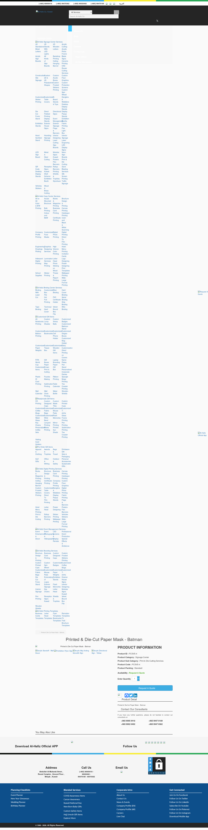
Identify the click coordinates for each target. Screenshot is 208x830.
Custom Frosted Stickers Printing (56, 86)
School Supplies (38, 274)
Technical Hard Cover (47, 309)
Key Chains (38, 423)
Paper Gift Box (55, 367)
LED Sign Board (37, 154)
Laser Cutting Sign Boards (55, 144)
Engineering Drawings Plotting (40, 249)
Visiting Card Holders (38, 441)
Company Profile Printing (39, 234)
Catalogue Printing (66, 214)
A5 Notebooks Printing (39, 321)
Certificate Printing (57, 219)
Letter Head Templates (48, 615)
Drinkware (65, 449)
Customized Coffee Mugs (39, 410)
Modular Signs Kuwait (56, 154)
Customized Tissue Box (48, 347)
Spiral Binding (64, 298)
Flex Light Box (63, 130)
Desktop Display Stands (65, 106)
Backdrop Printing (56, 57)
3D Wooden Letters (56, 46)
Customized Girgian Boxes (66, 333)
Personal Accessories (66, 460)
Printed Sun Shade (55, 429)
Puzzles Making (47, 377)
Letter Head (55, 259)
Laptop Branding (56, 361)
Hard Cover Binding (64, 292)
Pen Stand (64, 365)
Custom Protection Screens (65, 85)
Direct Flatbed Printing (47, 113)
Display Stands (47, 119)
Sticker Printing (47, 274)
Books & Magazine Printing (56, 202)
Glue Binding (56, 291)
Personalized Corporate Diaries (67, 371)
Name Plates (64, 361)
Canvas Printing (65, 209)
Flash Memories (57, 416)
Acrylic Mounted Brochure (47, 201)
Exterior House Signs (47, 125)
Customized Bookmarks (48, 332)
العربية (121, 3)
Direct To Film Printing (65, 240)
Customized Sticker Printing (39, 99)
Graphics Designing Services (48, 249)
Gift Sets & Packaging (66, 454)
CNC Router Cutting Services (65, 69)
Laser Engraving (65, 141)
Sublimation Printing (48, 385)
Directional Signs (57, 112)
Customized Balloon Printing (39, 333)
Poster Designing (65, 264)
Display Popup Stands (64, 113)
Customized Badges (66, 320)
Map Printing (47, 264)
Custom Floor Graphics (65, 77)
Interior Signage (65, 136)
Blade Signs (64, 57)
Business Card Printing (56, 210)
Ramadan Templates (66, 614)
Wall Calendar (38, 392)
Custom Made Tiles (56, 403)
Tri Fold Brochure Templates (66, 622)
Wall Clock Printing (47, 393)
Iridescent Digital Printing (39, 261)
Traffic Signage (65, 182)
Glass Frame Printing (65, 417)
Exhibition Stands (39, 124)
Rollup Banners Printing (56, 169)
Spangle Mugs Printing (65, 379)
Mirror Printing (56, 423)
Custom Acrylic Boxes (56, 77)
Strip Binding (64, 303)
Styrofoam (57, 181)
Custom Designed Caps (47, 403)
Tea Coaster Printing (65, 386)
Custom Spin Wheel (65, 92)
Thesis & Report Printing (56, 276)
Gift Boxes (46, 361)
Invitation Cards (65, 255)
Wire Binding (64, 308)
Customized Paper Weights (39, 347)
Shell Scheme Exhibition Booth (48, 177)
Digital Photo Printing (56, 234)
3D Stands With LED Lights (46, 49)
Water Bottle (55, 392)
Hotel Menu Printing (65, 249)
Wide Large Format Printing (65, 281)
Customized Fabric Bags (48, 410)
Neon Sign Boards (64, 154)
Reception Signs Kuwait (48, 169)
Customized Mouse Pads (57, 410)
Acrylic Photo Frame (64, 51)
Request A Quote (146, 688)
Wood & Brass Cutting (47, 189)
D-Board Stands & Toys (55, 100)
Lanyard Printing (47, 423)
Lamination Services (48, 259)
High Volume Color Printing (56, 250)
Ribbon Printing (56, 377)
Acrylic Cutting (64, 45)
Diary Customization (67, 346)
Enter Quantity (124, 678)
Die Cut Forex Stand (37, 115)
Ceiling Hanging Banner (56, 63)
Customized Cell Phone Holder (57, 334)
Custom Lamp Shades (47, 321)
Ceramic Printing (65, 62)
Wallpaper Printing (65, 274)
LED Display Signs (64, 147)
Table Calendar (56, 385)
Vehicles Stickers (38, 187)
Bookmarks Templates (57, 619)
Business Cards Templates (39, 615)
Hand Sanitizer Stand (38, 137)
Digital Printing (65, 233)
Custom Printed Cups (65, 403)
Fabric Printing (65, 124)
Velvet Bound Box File (55, 310)
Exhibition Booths (65, 119)
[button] (51, 26)
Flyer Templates (57, 614)
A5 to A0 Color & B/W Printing (38, 203)
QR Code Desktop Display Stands (38, 171)
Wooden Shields (65, 392)
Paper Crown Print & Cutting (47, 368)
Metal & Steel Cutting (47, 156)
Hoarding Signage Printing (47, 137)
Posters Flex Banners (56, 161)
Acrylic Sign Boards (38, 58)
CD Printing (38, 402)
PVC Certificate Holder (57, 299)
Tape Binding (38, 308)
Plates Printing (47, 428)
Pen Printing (65, 423)
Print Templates (66, 269)
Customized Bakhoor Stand (66, 326)
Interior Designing (57, 136)
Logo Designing (65, 259)
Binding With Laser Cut (38, 293)
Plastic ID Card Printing (38, 380)
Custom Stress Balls (56, 321)
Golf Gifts (37, 460)
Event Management (58, 119)
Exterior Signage (56, 124)
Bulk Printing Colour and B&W (47, 213)
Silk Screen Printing (65, 176)
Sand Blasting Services (65, 169)
